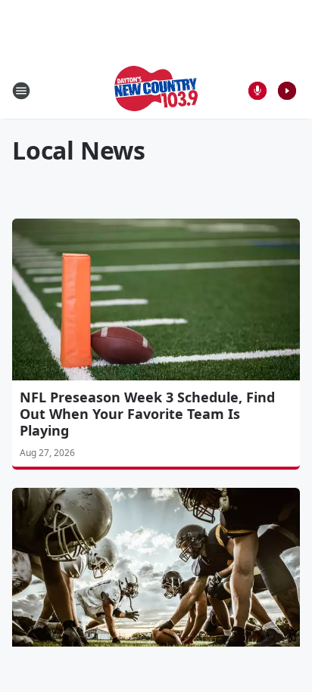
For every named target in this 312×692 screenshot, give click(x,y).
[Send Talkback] (257, 91)
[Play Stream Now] (287, 91)
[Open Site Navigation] (21, 91)
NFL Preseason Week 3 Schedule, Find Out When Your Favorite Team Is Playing (147, 414)
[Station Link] (156, 90)
